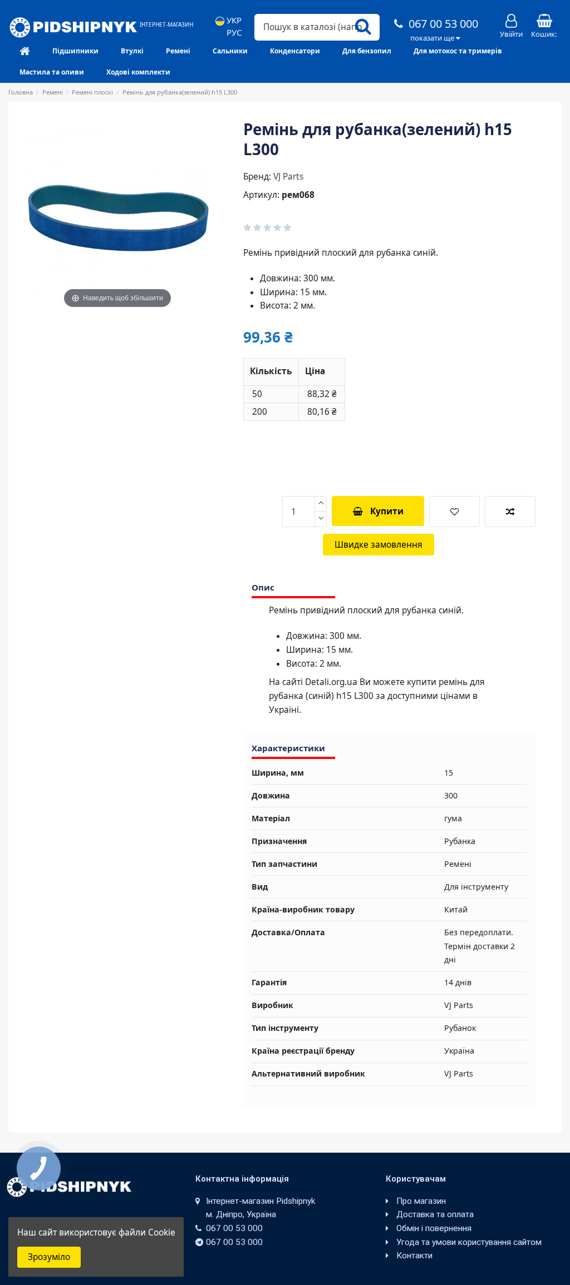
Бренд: (257, 176)
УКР (233, 20)
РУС (233, 32)
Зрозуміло (49, 1257)
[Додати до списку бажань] (454, 511)
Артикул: (261, 195)
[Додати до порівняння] (510, 511)
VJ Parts (288, 176)
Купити (387, 511)
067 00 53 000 (442, 23)
